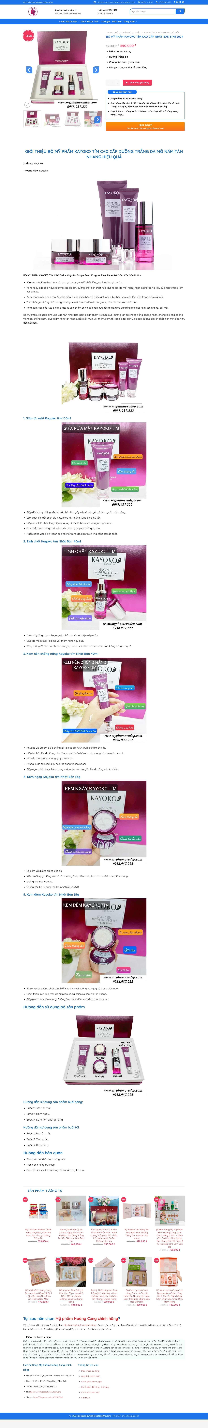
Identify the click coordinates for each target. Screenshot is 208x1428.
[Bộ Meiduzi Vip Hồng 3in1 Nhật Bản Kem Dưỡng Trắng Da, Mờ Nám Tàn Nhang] (137, 1211)
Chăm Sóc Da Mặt (68, 21)
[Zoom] (27, 105)
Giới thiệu (85, 1397)
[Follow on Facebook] (174, 2)
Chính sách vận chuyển (91, 1381)
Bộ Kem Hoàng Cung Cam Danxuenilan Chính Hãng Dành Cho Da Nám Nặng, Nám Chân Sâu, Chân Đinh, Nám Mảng (169, 1296)
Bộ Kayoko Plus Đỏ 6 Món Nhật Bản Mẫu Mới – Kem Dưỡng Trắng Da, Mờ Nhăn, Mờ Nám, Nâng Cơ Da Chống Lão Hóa (104, 1235)
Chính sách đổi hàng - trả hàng (95, 1387)
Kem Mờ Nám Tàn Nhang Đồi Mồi (161, 32)
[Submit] (180, 11)
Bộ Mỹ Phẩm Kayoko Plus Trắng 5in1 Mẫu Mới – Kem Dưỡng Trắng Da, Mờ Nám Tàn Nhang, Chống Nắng (104, 1294)
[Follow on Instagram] (177, 2)
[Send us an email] (183, 2)
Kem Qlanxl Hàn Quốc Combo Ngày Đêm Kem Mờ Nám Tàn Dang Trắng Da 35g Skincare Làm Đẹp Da (71, 1235)
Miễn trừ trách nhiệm (39, 1336)
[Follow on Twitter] (180, 2)
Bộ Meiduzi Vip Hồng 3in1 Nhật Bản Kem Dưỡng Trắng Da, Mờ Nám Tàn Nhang (137, 1234)
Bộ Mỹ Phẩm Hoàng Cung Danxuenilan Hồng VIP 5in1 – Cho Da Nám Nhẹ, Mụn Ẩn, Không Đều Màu (38, 1294)
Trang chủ (112, 32)
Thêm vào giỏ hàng (138, 82)
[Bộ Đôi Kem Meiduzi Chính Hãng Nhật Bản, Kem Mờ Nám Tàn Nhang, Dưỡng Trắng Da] (38, 1211)
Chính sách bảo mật (90, 1392)
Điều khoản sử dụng (90, 1371)
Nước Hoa (117, 21)
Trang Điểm (129, 21)
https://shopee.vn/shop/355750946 (48, 1397)
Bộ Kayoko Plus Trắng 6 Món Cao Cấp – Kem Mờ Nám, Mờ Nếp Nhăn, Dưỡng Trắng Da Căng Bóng (71, 1296)
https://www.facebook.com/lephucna (45, 1392)
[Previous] (29, 69)
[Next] (96, 69)
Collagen (106, 21)
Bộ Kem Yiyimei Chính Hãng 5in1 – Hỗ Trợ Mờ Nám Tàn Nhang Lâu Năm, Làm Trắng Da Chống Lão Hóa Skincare (137, 1296)
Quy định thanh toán (90, 1376)
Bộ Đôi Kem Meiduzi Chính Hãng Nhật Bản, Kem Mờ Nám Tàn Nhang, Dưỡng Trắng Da (38, 1234)
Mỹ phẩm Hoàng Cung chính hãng (86, 1318)
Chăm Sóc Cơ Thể (89, 21)
